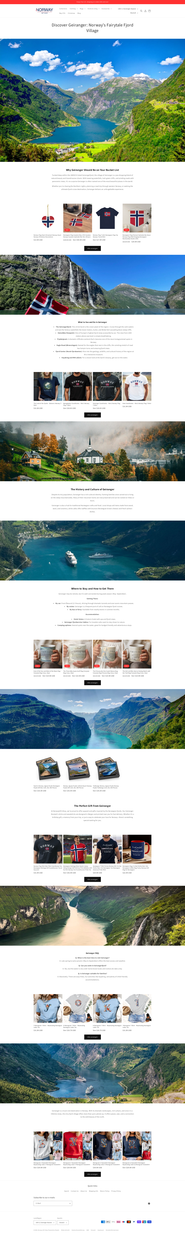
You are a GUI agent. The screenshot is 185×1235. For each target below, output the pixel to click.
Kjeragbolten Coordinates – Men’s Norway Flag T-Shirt (76, 404)
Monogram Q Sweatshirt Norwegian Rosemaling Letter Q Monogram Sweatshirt (136, 1164)
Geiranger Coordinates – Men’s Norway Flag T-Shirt (106, 404)
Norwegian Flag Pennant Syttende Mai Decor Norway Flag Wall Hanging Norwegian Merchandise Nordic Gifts (137, 237)
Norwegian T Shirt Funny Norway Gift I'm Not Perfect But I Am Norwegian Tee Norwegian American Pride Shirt (107, 868)
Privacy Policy (116, 1191)
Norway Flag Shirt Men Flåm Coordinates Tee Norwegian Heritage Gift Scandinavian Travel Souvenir (48, 868)
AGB (88, 1230)
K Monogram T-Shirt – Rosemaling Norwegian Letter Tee (107, 1026)
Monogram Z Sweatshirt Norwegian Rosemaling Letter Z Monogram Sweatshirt (47, 1164)
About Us (84, 1191)
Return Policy (104, 1191)
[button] (73, 8)
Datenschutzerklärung (78, 1230)
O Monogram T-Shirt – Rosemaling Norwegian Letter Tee (74, 1026)
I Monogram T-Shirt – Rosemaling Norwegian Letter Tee (137, 1026)
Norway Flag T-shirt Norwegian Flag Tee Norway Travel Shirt (105, 236)
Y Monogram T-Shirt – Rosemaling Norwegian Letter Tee (48, 1026)
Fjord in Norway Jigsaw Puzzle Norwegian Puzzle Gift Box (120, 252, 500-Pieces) (47, 787)
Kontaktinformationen (112, 1230)
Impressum (101, 1230)
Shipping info (93, 1191)
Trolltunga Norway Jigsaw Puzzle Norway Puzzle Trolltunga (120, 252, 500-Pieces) (106, 787)
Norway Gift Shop (43, 1230)
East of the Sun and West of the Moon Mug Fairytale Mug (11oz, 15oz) (47, 672)
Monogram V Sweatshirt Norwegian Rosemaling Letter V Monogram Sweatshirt (76, 1164)
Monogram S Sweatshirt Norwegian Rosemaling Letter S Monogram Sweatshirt (106, 1164)
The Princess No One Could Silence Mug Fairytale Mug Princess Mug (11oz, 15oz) (105, 672)
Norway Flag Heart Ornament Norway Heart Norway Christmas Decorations (47, 236)
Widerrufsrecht (65, 1230)
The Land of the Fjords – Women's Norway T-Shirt (48, 404)
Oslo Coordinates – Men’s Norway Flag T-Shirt (137, 403)
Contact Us (74, 1191)
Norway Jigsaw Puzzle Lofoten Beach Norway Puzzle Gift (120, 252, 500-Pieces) (77, 787)
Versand (93, 1230)
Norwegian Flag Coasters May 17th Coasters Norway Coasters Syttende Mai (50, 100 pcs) (77, 236)
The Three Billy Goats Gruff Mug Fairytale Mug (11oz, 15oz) (76, 672)
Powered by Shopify (53, 1230)
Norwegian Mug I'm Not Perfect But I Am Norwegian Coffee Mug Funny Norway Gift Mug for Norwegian (136, 868)
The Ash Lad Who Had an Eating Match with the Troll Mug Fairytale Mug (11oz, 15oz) (136, 672)
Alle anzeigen (92, 248)
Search (66, 1191)
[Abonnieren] (69, 1203)
